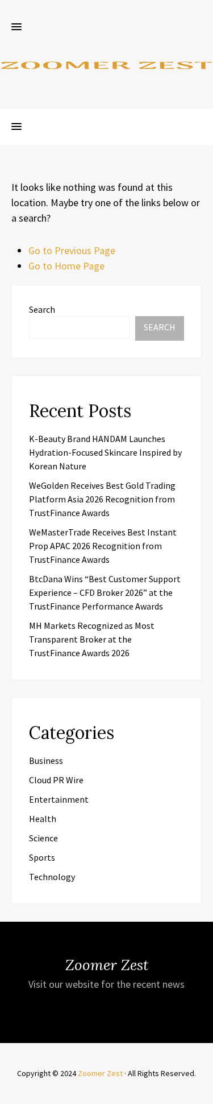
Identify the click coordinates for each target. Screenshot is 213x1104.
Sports (42, 857)
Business (46, 760)
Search (42, 309)
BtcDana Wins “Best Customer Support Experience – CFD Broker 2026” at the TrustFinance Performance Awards (105, 592)
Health (42, 818)
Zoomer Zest (100, 1073)
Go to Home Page (66, 265)
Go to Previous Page (71, 250)
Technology (52, 876)
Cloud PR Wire (56, 780)
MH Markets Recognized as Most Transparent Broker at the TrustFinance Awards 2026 (91, 639)
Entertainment (59, 799)
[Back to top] (201, 1092)
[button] (16, 27)
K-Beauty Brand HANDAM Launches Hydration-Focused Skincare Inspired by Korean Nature (105, 452)
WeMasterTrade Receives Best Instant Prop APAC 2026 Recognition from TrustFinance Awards (103, 545)
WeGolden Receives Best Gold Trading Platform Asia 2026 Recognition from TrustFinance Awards (102, 499)
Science (43, 838)
